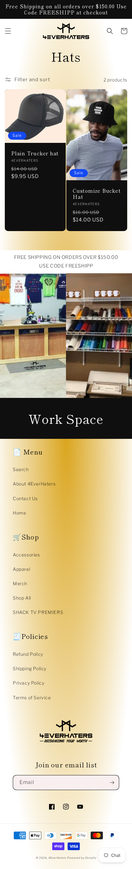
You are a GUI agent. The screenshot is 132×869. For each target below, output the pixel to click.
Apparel (21, 569)
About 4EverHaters (34, 483)
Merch (20, 583)
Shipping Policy (29, 668)
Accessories (26, 554)
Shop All (22, 598)
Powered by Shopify (81, 857)
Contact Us (25, 498)
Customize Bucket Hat (96, 194)
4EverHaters (57, 857)
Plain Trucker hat (35, 153)
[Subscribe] (112, 782)
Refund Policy (28, 654)
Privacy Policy (28, 683)
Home (19, 513)
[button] (8, 31)
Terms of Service (32, 697)
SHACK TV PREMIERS (38, 612)
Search (21, 469)
